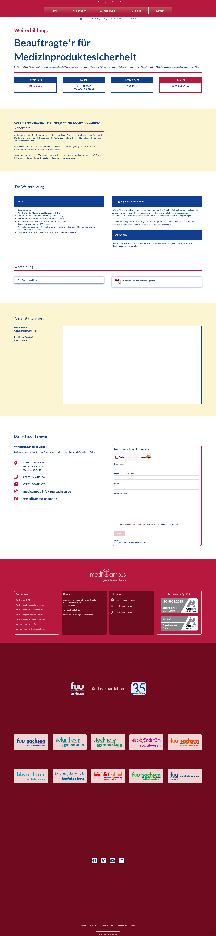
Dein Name (119, 464)
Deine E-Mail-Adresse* (124, 473)
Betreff (117, 483)
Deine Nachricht (121, 493)
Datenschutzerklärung (136, 524)
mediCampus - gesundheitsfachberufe (108, 2)
